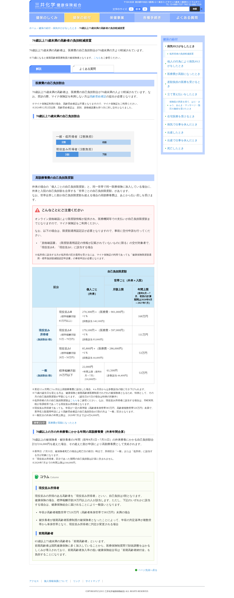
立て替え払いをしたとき (182, 94)
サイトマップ (93, 581)
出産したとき (175, 132)
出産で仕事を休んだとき (182, 140)
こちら (97, 58)
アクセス (34, 581)
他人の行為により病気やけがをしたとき (183, 63)
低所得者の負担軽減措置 (181, 54)
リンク (76, 581)
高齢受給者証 (98, 96)
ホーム (32, 28)
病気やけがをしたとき (65, 28)
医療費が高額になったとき (62, 423)
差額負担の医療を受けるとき (183, 84)
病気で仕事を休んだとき (182, 124)
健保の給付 (45, 28)
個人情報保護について (56, 581)
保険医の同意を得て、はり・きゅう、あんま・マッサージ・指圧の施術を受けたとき (184, 105)
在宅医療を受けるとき (181, 116)
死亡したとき (175, 148)
